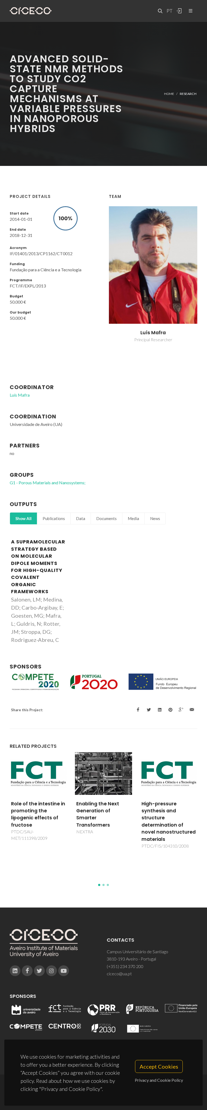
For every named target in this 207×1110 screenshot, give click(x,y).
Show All (23, 518)
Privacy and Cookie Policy (159, 1080)
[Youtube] (63, 970)
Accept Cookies (159, 1066)
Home (169, 94)
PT (169, 10)
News (155, 518)
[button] (99, 885)
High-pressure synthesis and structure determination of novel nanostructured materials (103, 821)
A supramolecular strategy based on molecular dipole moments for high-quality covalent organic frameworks (38, 567)
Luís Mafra (153, 332)
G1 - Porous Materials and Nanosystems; (47, 482)
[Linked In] (15, 970)
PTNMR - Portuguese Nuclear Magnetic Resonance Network (167, 811)
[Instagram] (51, 970)
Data (80, 518)
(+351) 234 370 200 (125, 966)
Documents (106, 518)
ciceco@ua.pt (119, 973)
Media (133, 518)
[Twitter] (39, 970)
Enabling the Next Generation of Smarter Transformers (32, 814)
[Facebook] (27, 970)
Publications (54, 518)
